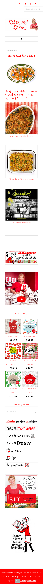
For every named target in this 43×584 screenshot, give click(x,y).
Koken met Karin (21, 24)
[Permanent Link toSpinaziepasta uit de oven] (21, 132)
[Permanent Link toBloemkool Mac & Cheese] (21, 176)
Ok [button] (17, 581)
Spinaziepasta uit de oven (21, 136)
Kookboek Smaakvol (21, 222)
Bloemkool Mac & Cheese (21, 179)
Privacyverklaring (28, 580)
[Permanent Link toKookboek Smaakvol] (21, 219)
